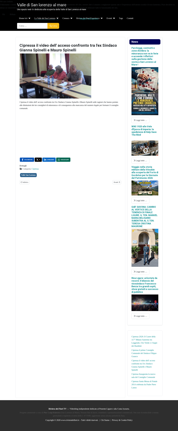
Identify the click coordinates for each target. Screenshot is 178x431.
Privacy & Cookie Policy (122, 420)
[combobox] (32, 26)
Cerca (54, 26)
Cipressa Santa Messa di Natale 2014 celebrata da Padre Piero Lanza (144, 384)
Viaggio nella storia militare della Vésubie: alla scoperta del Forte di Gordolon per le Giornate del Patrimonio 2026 (144, 172)
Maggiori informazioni (89, 19)
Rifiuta (12, 14)
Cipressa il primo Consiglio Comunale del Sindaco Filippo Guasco (143, 353)
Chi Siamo (105, 420)
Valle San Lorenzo (28, 175)
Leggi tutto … (141, 120)
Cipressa (35, 169)
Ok (3, 14)
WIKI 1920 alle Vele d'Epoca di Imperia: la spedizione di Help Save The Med (143, 130)
